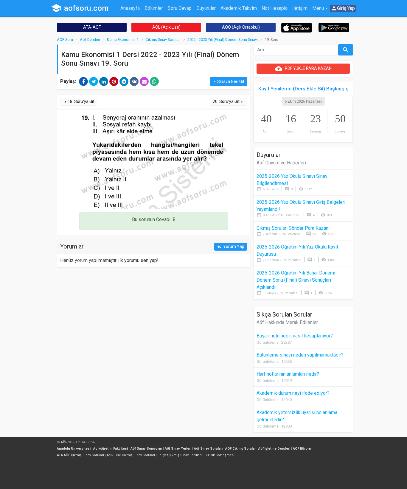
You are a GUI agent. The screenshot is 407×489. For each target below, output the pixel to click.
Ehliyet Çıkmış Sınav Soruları (180, 455)
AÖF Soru (65, 39)
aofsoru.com (80, 8)
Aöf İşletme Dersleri (274, 449)
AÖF (64, 442)
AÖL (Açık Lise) (166, 27)
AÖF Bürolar (302, 449)
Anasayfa (130, 8)
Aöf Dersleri (90, 39)
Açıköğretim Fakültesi (110, 449)
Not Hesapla (275, 8)
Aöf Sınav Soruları (208, 449)
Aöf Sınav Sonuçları (146, 449)
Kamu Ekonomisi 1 (123, 39)
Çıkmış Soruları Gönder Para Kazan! (293, 228)
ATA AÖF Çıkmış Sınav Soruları (80, 455)
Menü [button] (318, 8)
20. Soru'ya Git (228, 101)
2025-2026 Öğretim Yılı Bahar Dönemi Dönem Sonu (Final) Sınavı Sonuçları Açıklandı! (296, 280)
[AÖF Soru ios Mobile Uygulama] (296, 27)
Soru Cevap (180, 8)
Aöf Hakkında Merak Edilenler (287, 322)
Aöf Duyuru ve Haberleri (281, 163)
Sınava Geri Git (228, 81)
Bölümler (154, 8)
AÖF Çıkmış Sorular (240, 449)
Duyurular (206, 8)
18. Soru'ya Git (78, 101)
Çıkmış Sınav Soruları (163, 39)
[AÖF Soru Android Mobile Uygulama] (334, 27)
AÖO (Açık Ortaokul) (241, 27)
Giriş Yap (343, 8)
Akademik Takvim (238, 8)
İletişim (299, 8)
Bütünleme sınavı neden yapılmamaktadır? (300, 355)
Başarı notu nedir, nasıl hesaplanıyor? (295, 336)
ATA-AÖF (92, 27)
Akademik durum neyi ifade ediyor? (293, 393)
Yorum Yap (230, 246)
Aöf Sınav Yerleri (178, 449)
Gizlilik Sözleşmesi (219, 455)
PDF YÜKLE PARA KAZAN (303, 68)
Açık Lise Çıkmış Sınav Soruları (131, 455)
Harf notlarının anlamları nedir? (288, 374)
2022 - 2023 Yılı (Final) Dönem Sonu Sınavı (222, 39)
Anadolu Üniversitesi (74, 449)
